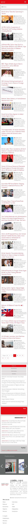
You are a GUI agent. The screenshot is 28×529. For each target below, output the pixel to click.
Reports (14, 365)
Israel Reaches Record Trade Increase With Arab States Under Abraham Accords (13, 422)
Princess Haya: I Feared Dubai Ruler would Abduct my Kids (12, 202)
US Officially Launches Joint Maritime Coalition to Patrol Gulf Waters (13, 337)
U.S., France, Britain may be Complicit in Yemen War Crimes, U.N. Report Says (14, 322)
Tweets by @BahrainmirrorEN (9, 450)
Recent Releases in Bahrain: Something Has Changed (13, 390)
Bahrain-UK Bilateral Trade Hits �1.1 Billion (12, 306)
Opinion (5, 523)
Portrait (5, 511)
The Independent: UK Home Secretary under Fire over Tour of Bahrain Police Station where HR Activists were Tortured (13, 132)
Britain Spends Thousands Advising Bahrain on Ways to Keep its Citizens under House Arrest (13, 255)
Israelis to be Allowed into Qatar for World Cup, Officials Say (13, 431)
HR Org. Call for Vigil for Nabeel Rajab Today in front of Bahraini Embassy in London (13, 289)
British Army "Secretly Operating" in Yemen (12, 12)
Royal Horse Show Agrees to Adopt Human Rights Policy (12, 115)
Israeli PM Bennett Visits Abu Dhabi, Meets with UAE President (14, 427)
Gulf (24, 417)
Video (13, 506)
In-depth (5, 516)
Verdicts (14, 373)
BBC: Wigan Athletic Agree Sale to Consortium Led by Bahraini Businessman (12, 65)
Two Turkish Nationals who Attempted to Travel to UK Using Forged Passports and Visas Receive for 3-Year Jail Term (14, 218)
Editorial (5, 504)
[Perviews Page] (10, 355)
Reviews (5, 520)
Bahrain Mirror (3, 2)
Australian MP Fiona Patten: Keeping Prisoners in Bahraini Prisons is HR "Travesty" (13, 185)
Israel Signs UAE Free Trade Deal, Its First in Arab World (13, 441)
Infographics (15, 509)
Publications (9, 456)
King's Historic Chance (8, 399)
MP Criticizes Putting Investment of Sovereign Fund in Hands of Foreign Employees (12, 83)
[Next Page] (5, 358)
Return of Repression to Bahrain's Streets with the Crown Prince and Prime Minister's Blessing (14, 395)
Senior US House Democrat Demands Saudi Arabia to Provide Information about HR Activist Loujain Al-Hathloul (13, 168)
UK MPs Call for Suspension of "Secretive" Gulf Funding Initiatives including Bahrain (12, 29)
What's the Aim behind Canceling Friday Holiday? (13, 402)
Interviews (14, 371)
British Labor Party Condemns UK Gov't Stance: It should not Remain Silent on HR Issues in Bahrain (14, 150)
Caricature (15, 511)
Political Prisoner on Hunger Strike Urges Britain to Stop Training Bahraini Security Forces (14, 272)
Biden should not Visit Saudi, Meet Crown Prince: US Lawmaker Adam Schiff (13, 436)
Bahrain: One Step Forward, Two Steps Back (13, 377)
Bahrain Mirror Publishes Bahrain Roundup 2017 (11, 463)
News (4, 502)
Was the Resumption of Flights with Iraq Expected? (13, 386)
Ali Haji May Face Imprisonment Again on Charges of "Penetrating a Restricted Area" (14, 381)
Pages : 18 (5, 355)
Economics (14, 368)
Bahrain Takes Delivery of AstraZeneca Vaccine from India (14, 99)
